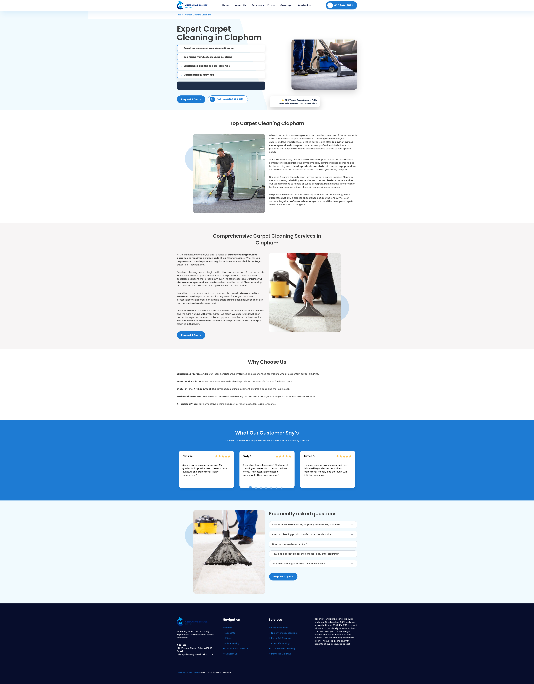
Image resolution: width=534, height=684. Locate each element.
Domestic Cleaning (281, 653)
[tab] (250, 488)
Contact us (304, 5)
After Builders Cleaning (283, 648)
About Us (240, 5)
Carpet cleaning (279, 627)
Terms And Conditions (236, 648)
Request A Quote (191, 99)
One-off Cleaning (280, 643)
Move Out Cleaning (281, 638)
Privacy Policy (232, 643)
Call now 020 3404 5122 (230, 99)
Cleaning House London (188, 672)
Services (257, 5)
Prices (271, 5)
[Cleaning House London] (192, 5)
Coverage (286, 5)
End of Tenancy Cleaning (284, 632)
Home (225, 5)
